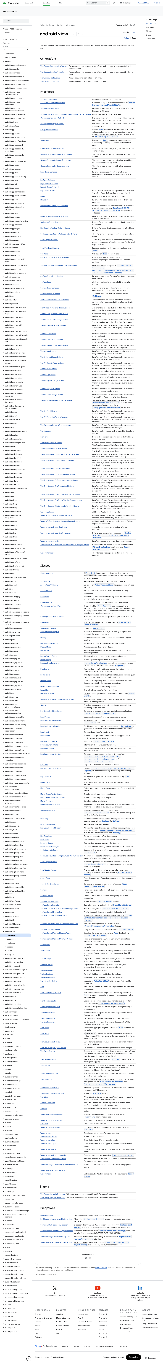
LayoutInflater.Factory (49, 184)
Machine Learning (63, 1318)
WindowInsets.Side (47, 1140)
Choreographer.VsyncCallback (52, 124)
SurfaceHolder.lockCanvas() (112, 1231)
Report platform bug (149, 1314)
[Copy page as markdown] (78, 34)
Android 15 (103, 1322)
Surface (105, 821)
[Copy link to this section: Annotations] (59, 58)
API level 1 (132, 32)
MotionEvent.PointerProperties (52, 797)
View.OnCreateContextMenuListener (54, 345)
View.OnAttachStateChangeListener (54, 319)
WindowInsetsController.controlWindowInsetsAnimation (111, 535)
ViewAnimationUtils (47, 1018)
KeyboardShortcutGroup (50, 741)
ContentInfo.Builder (48, 628)
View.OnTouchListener (49, 411)
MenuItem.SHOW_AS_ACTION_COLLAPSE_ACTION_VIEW (111, 209)
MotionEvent (90, 723)
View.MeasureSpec (47, 1013)
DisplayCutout (46, 650)
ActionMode (45, 581)
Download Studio (126, 1328)
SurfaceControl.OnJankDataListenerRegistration (59, 908)
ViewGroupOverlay (47, 1051)
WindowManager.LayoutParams (52, 1170)
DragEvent (119, 665)
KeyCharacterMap (47, 748)
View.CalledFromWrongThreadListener (55, 308)
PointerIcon (44, 840)
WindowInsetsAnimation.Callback (53, 1159)
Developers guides (127, 1320)
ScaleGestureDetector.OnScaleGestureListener (59, 234)
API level (5, 46)
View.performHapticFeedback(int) (100, 713)
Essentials (29, 3)
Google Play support (149, 1324)
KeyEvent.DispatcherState (50, 768)
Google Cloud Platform (104, 1347)
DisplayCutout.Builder (49, 656)
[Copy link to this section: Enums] (51, 1186)
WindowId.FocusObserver (50, 1127)
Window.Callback (47, 512)
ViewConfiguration (47, 1022)
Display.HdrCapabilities (49, 643)
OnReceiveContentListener (50, 222)
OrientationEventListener (50, 804)
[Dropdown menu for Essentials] (37, 3)
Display (43, 638)
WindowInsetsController (49, 541)
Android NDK (125, 1332)
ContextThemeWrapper (49, 632)
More (61, 3)
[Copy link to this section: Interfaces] (56, 92)
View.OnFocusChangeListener (51, 357)
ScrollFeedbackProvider (49, 248)
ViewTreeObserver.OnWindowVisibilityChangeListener (61, 500)
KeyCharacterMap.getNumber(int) (99, 759)
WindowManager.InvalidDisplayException (56, 1242)
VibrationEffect (101, 981)
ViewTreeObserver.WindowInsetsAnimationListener (60, 506)
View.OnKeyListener (47, 375)
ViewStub (44, 1097)
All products (122, 1347)
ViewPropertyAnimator (49, 1073)
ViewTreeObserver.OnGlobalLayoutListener (57, 460)
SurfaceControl (46, 896)
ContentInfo (45, 622)
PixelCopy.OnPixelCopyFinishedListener (55, 228)
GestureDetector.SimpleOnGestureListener (57, 699)
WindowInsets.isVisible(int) (106, 403)
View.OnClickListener (48, 334)
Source (37, 1326)
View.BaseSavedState (49, 1001)
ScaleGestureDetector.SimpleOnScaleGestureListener (61, 856)
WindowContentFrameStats (51, 1120)
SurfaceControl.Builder (49, 902)
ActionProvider (46, 591)
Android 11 (103, 1337)
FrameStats (44, 690)
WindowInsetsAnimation (49, 1149)
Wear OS (81, 1318)
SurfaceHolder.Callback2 (50, 294)
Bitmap (116, 821)
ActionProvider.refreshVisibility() (113, 104)
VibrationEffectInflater (49, 981)
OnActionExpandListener (106, 137)
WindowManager (46, 553)
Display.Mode (45, 647)
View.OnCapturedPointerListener (53, 325)
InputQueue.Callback (48, 172)
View (101, 129)
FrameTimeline (89, 1117)
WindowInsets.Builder (48, 1137)
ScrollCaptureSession (48, 862)
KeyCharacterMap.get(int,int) (98, 761)
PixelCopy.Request (47, 824)
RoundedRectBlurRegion (49, 846)
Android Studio (144, 3)
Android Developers (47, 25)
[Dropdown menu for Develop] (53, 3)
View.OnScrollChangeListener (51, 395)
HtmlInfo (97, 1093)
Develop (46, 3)
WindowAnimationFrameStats (51, 1114)
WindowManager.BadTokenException (55, 1237)
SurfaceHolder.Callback (49, 288)
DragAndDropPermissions (50, 663)
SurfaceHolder (46, 282)
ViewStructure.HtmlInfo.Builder (52, 1093)
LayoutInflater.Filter (47, 190)
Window (43, 1109)
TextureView (45, 951)
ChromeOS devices (85, 1322)
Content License (101, 1268)
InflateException (46, 1216)
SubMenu (44, 254)
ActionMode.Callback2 (49, 585)
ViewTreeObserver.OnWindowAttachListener (57, 486)
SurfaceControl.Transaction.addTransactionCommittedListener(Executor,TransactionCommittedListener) (113, 269)
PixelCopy (44, 819)
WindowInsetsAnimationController (53, 527)
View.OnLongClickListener (50, 389)
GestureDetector (47, 693)
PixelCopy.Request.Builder (50, 828)
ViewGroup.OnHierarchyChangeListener (55, 425)
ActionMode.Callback (48, 99)
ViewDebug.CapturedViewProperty (54, 66)
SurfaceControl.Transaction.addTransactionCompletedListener (108, 917)
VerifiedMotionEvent (48, 977)
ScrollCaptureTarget (48, 870)
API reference (10, 12)
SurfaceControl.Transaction (51, 912)
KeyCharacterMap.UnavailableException (56, 1219)
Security (38, 1322)
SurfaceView (45, 945)
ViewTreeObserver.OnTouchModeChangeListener (59, 480)
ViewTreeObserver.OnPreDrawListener (55, 468)
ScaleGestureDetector (49, 850)
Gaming (59, 1314)
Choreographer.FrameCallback (52, 118)
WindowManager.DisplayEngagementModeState (59, 1164)
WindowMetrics (46, 1174)
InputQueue (45, 735)
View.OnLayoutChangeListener (52, 380)
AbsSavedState (46, 573)
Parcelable (91, 573)
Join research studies (150, 1327)
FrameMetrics (45, 681)
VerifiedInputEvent (47, 970)
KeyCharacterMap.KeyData (50, 754)
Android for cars (84, 1326)
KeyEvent (44, 765)
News (37, 1329)
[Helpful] (131, 25)
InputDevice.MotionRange (50, 720)
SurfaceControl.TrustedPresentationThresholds (59, 924)
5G (57, 1333)
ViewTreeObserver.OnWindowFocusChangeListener (60, 494)
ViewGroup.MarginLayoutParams (53, 1048)
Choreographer (46, 602)
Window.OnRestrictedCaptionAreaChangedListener (60, 521)
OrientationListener (48, 810)
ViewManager (45, 431)
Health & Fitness (62, 1322)
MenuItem (44, 200)
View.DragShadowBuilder (50, 1007)
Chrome (76, 1347)
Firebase (87, 1347)
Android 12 (103, 1333)
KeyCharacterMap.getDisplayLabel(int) (102, 756)
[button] (15, 43)
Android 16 (103, 1318)
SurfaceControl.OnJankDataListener (54, 257)
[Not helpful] (134, 25)
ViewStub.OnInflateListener (51, 443)
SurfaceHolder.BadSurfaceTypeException (56, 1231)
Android (38, 1314)
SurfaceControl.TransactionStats (53, 915)
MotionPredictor (46, 801)
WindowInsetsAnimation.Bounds (53, 1155)
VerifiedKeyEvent (46, 974)
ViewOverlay (45, 1065)
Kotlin (126, 38)
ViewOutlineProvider (48, 1059)
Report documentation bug (150, 1319)
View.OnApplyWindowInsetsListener (54, 314)
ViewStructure (46, 1079)
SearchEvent (45, 878)
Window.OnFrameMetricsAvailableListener (56, 515)
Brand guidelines (57, 1357)
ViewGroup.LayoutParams (50, 1042)
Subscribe (133, 1357)
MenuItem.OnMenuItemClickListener (54, 216)
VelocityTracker (46, 965)
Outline (115, 1059)
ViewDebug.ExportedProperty (52, 72)
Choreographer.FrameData (50, 606)
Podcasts (38, 1337)
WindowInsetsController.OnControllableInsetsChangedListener (64, 545)
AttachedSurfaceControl (50, 109)
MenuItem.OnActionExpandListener (54, 206)
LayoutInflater (45, 776)
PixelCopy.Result (46, 836)
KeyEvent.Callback (47, 180)
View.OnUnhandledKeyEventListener (54, 417)
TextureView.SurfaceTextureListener (54, 300)
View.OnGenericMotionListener (52, 363)
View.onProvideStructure (111, 1082)
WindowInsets (45, 1133)
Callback (97, 296)
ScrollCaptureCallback (49, 240)
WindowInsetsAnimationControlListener (55, 533)
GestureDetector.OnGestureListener (54, 166)
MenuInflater (45, 782)
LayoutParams (125, 1236)
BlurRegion (44, 597)
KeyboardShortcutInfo (104, 741)
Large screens (83, 1314)
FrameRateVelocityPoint (49, 687)
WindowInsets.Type (101, 547)
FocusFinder (45, 675)
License (46, 1357)
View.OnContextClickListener (51, 339)
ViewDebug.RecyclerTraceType (52, 1198)
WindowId (44, 1124)
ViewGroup (44, 1034)
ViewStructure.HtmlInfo (49, 1088)
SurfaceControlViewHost (50, 929)
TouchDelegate (46, 959)
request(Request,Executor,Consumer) (117, 830)
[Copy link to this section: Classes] (52, 565)
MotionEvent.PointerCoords (51, 794)
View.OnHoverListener (48, 369)
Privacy (59, 1329)
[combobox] (98, 3)
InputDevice (45, 717)
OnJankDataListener (122, 905)
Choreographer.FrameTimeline (52, 616)
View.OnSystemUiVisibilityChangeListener (56, 400)
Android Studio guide (128, 1316)
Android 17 (103, 1314)
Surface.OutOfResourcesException (54, 1225)
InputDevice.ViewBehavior (50, 726)
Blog (36, 1333)
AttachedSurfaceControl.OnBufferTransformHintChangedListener (65, 114)
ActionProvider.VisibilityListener (52, 103)
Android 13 (103, 1329)
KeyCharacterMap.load (94, 1219)
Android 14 (103, 1326)
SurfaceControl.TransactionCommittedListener (58, 266)
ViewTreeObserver (47, 1103)
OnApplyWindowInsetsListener (106, 407)
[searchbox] (16, 21)
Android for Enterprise (43, 1318)
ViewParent (44, 437)
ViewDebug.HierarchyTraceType (52, 1194)
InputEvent (44, 732)
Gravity (43, 705)
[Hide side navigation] (28, 1358)
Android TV (82, 1329)
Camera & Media (62, 1326)
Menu (105, 140)
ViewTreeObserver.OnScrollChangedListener (57, 474)
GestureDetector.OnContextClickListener (56, 154)
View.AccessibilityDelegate (50, 993)
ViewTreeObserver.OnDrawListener (53, 449)
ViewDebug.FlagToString (50, 78)
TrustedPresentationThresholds (99, 926)
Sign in (157, 3)
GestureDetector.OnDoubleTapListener (55, 160)
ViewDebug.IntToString (49, 81)
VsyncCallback (104, 606)
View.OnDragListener (48, 351)
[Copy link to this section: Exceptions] (57, 1208)
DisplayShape (45, 660)
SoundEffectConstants (49, 884)
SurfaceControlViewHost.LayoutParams (55, 933)
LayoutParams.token (84, 1239)
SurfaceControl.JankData (50, 905)
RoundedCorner (46, 843)
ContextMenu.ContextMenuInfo (52, 148)
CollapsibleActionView (49, 130)
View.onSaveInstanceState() (112, 1003)
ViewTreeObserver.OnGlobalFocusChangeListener (59, 454)
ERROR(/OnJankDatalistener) (116, 908)
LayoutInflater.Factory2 (49, 187)
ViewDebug (44, 1028)
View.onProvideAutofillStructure (99, 1084)
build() (116, 832)
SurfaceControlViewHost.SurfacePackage (56, 939)
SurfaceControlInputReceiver (51, 276)
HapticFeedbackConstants (50, 711)
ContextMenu (45, 140)
